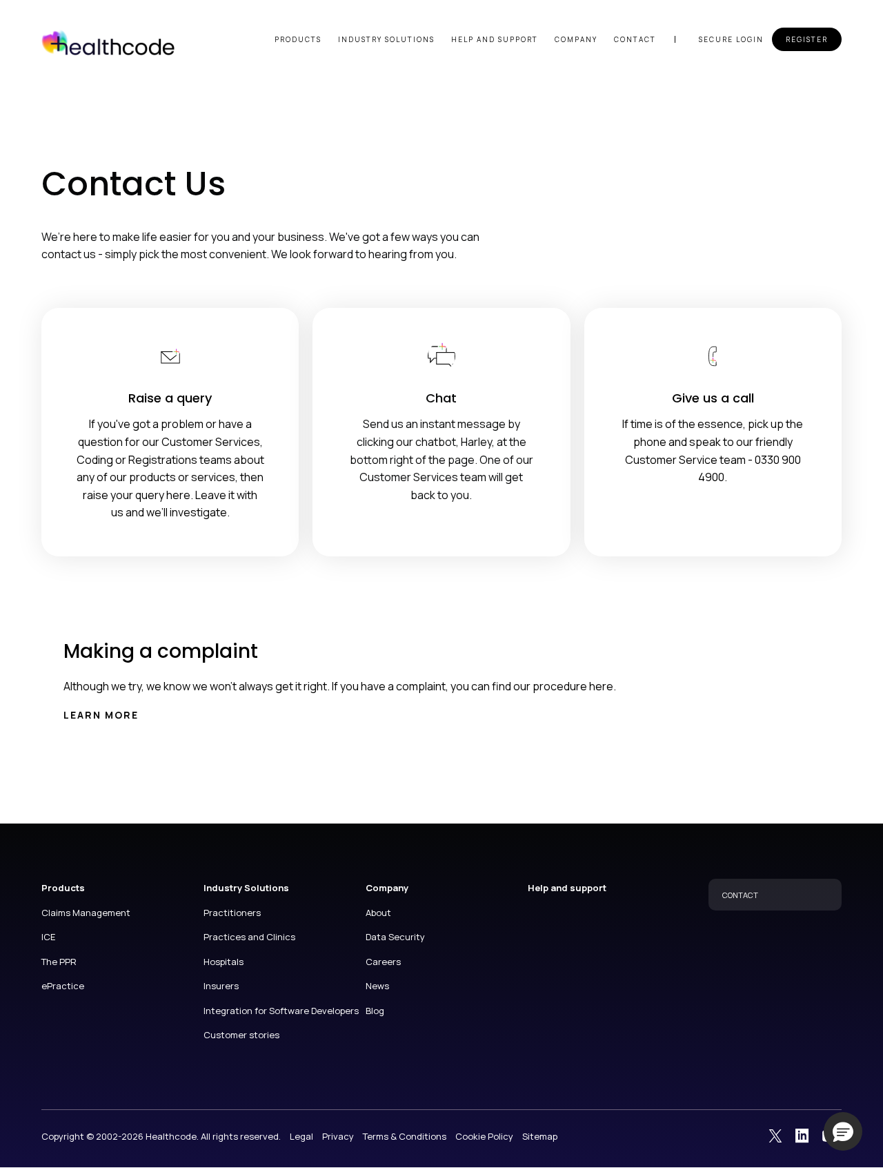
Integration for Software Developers (281, 1010)
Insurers (221, 986)
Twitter (775, 1135)
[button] (843, 1131)
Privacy (338, 1136)
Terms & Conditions (404, 1136)
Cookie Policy (484, 1136)
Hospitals (224, 961)
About (378, 912)
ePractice (62, 986)
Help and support (494, 39)
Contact (635, 39)
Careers (383, 961)
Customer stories (241, 1035)
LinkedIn (802, 1135)
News (377, 986)
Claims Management (85, 912)
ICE (48, 937)
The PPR (59, 961)
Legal (301, 1136)
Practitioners (232, 912)
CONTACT (740, 895)
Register (807, 39)
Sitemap (539, 1136)
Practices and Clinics (249, 937)
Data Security (395, 937)
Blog (375, 1010)
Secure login (731, 39)
